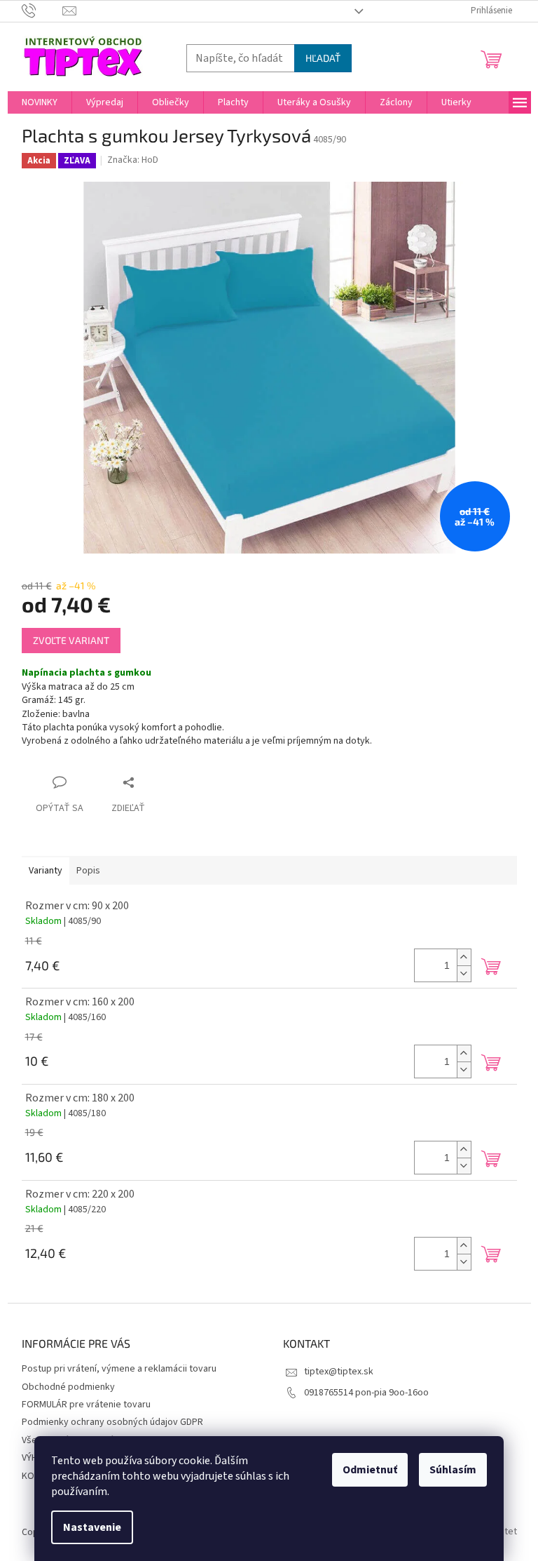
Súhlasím (452, 1470)
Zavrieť (154, 782)
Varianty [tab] (45, 871)
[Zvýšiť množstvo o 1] (464, 957)
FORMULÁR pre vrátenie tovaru (86, 1405)
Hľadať (322, 58)
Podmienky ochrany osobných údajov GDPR (112, 1422)
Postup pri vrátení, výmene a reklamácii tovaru (119, 1369)
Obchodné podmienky (68, 1387)
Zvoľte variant (71, 640)
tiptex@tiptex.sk (338, 1372)
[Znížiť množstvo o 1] (464, 973)
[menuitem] (39, 102)
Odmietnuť (370, 1470)
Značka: (132, 160)
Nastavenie (92, 1527)
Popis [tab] (88, 871)
